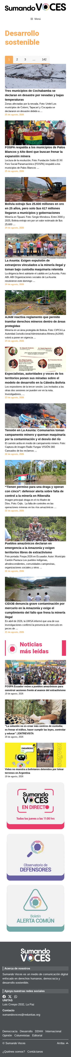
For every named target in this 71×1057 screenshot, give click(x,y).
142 (44, 59)
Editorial (37, 1035)
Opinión (7, 1035)
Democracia (9, 1031)
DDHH (39, 1031)
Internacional (53, 1031)
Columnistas (22, 1035)
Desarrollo (26, 1031)
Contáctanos (35, 1051)
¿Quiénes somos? (13, 1051)
